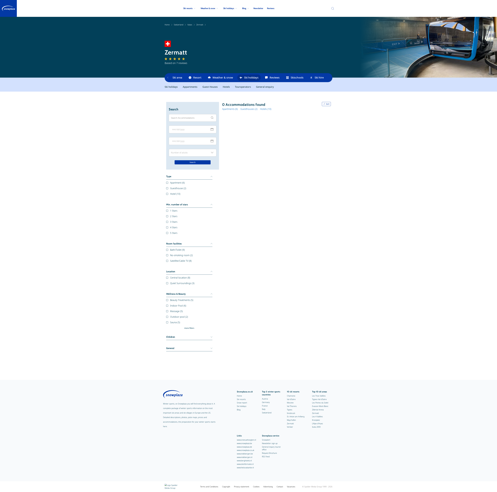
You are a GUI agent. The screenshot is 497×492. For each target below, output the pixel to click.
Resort (197, 77)
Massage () (176, 311)
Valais (189, 24)
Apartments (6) (230, 108)
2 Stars (173, 216)
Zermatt (199, 24)
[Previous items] (168, 77)
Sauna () (175, 322)
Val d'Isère (291, 399)
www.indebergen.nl (244, 457)
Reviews (270, 8)
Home (167, 24)
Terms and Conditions (209, 486)
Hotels (226, 86)
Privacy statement (241, 486)
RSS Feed (266, 456)
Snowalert (266, 440)
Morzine (290, 402)
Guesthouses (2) (248, 108)
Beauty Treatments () (181, 300)
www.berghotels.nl (244, 460)
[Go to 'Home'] (8, 8)
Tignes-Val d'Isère (319, 399)
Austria (265, 399)
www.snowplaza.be (244, 443)
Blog (244, 8)
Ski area (177, 77)
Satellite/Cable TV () (181, 260)
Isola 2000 (316, 427)
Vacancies (291, 486)
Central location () (180, 277)
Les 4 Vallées (317, 416)
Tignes (289, 409)
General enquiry (265, 86)
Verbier (290, 427)
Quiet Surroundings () (182, 283)
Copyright (226, 486)
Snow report (242, 402)
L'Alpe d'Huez (317, 423)
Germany (266, 402)
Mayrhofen (291, 420)
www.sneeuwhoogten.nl (246, 440)
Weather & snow (208, 8)
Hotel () (175, 193)
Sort (327, 104)
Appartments (190, 86)
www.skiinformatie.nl (245, 464)
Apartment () (177, 182)
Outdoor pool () (179, 316)
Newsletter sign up (269, 443)
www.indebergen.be (245, 453)
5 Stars (173, 232)
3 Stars (173, 221)
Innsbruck (291, 413)
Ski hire (319, 77)
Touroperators (243, 86)
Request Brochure (269, 453)
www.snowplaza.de (244, 447)
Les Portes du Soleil (320, 402)
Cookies (256, 486)
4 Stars (173, 227)
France (265, 406)
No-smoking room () (181, 255)
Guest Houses (210, 86)
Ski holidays (228, 8)
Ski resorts (188, 8)
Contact (280, 486)
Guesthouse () (178, 188)
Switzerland (178, 24)
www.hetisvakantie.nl (245, 467)
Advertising (268, 486)
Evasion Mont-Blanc (320, 406)
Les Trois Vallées (319, 396)
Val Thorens (292, 406)
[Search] (332, 8)
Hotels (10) (265, 108)
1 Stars (173, 210)
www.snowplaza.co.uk (245, 450)
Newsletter (258, 8)
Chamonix (291, 396)
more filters (189, 328)
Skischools (297, 77)
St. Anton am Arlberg (295, 416)
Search (193, 162)
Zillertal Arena (318, 409)
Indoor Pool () (178, 305)
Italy (263, 409)
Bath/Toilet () (177, 249)
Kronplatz (316, 420)
